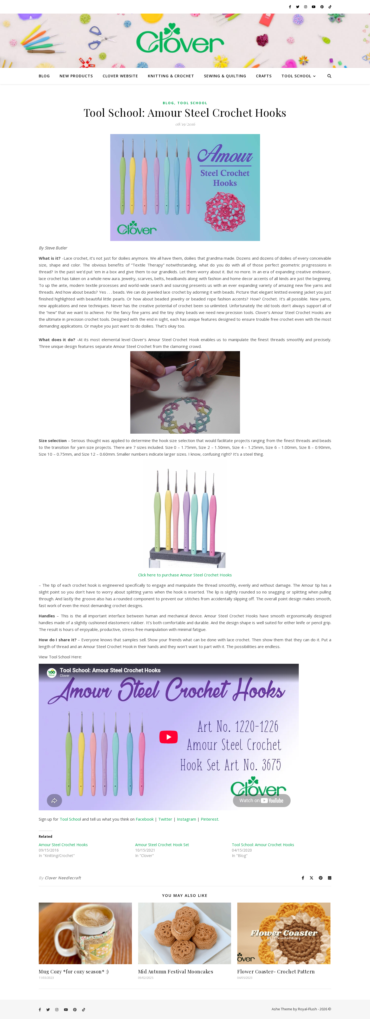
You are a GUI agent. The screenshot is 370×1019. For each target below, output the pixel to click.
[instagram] (306, 6)
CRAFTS (264, 75)
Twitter (165, 819)
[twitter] (298, 6)
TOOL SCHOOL (296, 75)
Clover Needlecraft (63, 877)
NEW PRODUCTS (76, 75)
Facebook (145, 819)
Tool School (192, 103)
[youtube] (314, 6)
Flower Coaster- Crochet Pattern (276, 971)
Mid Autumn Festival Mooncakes (175, 971)
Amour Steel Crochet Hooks (63, 844)
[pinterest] (322, 6)
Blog (168, 103)
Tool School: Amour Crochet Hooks (263, 844)
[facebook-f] (290, 6)
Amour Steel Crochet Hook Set (162, 844)
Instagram (186, 819)
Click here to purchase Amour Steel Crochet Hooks (185, 574)
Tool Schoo (70, 819)
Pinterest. (210, 819)
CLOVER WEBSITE (120, 75)
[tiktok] (330, 6)
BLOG (44, 75)
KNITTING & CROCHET (171, 75)
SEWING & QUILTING (225, 75)
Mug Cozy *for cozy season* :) (74, 971)
